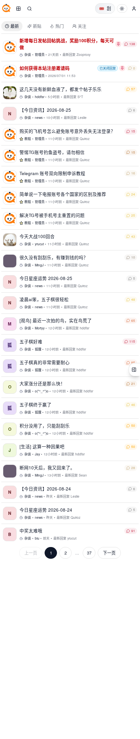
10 (133, 257)
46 (133, 404)
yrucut (39, 244)
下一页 (109, 553)
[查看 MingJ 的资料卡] (9, 261)
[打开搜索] (29, 8)
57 (133, 89)
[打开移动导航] (18, 8)
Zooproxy (84, 54)
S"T (80, 97)
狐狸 (38, 349)
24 (133, 194)
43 (133, 236)
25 (133, 215)
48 (133, 299)
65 (133, 320)
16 (133, 173)
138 (132, 44)
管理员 (40, 54)
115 (132, 341)
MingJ (39, 265)
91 (133, 531)
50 (133, 425)
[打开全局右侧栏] (134, 369)
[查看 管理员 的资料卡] (9, 47)
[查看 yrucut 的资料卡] (9, 240)
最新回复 (69, 54)
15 (133, 131)
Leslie (82, 117)
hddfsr (39, 97)
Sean (83, 475)
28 (133, 467)
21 (133, 383)
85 (133, 362)
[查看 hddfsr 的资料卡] (9, 92)
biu (37, 538)
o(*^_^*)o (42, 391)
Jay (37, 454)
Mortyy (40, 328)
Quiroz (85, 138)
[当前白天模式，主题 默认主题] (122, 8)
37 (89, 553)
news (39, 117)
